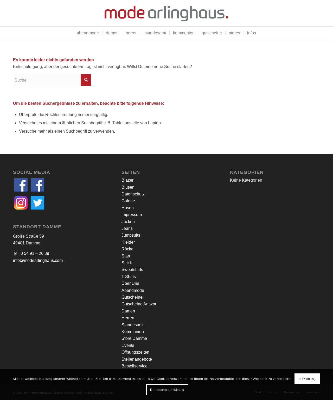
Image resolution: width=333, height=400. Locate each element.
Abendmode (132, 290)
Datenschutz (133, 194)
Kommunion (132, 331)
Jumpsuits (130, 235)
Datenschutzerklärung (167, 390)
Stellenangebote (136, 359)
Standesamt (132, 325)
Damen (128, 311)
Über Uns (130, 283)
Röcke (127, 249)
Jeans (127, 228)
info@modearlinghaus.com (38, 260)
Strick (126, 263)
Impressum (131, 214)
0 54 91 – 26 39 (35, 253)
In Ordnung (307, 379)
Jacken (128, 221)
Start (125, 256)
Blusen (128, 187)
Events (127, 345)
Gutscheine (132, 297)
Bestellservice (134, 366)
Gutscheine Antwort (139, 304)
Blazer (127, 180)
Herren (127, 318)
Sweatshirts (132, 269)
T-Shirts (128, 276)
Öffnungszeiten (135, 352)
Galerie (128, 201)
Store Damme (134, 338)
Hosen (127, 208)
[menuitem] (87, 33)
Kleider (128, 242)
